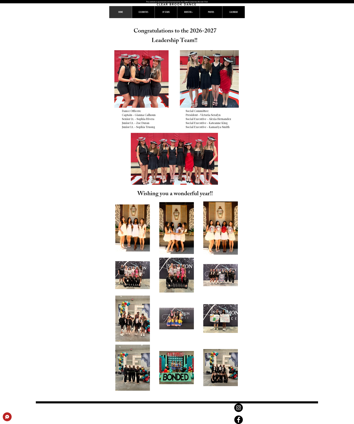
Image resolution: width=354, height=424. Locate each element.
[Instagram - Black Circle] (238, 407)
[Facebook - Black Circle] (238, 419)
